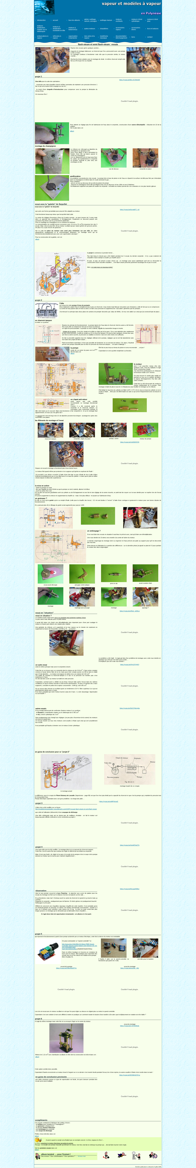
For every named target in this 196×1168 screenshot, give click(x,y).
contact (149, 37)
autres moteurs (89, 29)
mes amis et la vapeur (89, 37)
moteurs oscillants (119, 20)
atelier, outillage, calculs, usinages (90, 20)
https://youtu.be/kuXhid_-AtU (129, 968)
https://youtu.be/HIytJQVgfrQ (129, 664)
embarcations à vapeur (42, 37)
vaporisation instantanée (73, 37)
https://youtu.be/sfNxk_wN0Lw (130, 611)
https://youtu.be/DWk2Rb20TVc (66, 968)
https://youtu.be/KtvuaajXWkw (129, 889)
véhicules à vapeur (57, 37)
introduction (41, 20)
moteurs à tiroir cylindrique (136, 20)
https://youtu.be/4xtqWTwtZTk (129, 845)
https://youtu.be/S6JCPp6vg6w (130, 708)
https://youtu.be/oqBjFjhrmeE (108, 801)
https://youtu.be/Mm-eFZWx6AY (129, 80)
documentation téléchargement (121, 37)
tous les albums (74, 20)
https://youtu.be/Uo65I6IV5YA (129, 442)
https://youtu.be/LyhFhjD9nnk (129, 1026)
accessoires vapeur (120, 29)
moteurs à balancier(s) (73, 29)
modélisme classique (104, 37)
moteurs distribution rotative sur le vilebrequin (42, 28)
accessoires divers (135, 29)
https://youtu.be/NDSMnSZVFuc (129, 1075)
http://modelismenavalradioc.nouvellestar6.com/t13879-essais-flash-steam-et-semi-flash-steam (66, 809)
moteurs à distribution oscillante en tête (59, 28)
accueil (55, 20)
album (72, 131)
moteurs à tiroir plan (152, 20)
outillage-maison (106, 20)
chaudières (104, 29)
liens (133, 37)
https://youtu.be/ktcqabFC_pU (129, 209)
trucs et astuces (152, 29)
